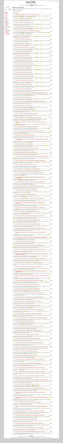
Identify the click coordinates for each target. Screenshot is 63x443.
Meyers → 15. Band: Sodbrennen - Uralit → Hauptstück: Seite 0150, (28, 363)
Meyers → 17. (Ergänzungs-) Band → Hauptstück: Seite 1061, (29, 342)
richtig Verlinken (7, 20)
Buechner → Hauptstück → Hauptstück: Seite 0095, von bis (26, 190)
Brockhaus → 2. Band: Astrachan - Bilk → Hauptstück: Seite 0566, (28, 330)
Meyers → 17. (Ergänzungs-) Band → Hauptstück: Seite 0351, (29, 388)
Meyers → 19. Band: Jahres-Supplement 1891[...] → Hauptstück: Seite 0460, (31, 346)
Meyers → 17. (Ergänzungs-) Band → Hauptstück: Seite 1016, (29, 371)
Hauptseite (6, 13)
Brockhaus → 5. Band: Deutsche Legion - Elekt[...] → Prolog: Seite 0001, (25, 47)
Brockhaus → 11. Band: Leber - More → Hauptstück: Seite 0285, (27, 288)
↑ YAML (28, 437)
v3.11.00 (30, 437)
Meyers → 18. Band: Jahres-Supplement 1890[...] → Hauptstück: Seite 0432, (29, 198)
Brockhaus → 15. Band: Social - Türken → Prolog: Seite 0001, (23, 84)
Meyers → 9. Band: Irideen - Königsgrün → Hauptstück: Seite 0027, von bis (27, 338)
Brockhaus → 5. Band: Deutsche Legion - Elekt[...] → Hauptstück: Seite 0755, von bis (30, 249)
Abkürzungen (7, 24)
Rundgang (6, 25)
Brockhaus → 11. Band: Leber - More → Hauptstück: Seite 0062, (26, 164)
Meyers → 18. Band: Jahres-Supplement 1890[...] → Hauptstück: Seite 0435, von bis (29, 245)
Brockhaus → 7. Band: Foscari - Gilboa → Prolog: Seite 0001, (23, 51)
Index (5, 28)
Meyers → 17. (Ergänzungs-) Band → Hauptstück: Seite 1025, (29, 359)
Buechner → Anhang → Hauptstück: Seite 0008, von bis (25, 194)
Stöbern (6, 15)
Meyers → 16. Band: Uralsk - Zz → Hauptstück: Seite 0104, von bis (27, 305)
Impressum (50, 1)
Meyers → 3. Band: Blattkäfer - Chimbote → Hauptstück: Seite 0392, (25, 152)
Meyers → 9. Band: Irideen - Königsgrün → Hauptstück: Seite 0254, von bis (28, 301)
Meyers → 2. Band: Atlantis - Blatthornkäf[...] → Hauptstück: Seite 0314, (26, 126)
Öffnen (51, 14)
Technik (6, 18)
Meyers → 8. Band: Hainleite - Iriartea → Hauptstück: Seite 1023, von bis (27, 334)
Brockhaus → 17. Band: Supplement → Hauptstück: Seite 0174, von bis (29, 101)
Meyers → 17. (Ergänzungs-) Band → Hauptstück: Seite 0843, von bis (30, 375)
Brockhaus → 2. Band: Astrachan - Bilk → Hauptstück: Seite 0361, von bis (30, 160)
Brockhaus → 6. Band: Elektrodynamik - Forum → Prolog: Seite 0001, (24, 26)
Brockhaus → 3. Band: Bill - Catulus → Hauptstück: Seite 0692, (25, 241)
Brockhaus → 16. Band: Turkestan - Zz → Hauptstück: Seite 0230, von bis (27, 211)
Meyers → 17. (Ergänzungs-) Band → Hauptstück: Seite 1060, (29, 309)
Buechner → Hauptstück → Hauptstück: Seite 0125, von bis (25, 109)
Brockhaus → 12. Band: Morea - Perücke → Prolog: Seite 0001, (24, 72)
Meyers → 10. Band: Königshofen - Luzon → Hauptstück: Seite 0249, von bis (29, 427)
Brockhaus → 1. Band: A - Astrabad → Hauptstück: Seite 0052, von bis (28, 262)
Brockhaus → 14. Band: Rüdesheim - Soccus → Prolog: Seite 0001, (24, 80)
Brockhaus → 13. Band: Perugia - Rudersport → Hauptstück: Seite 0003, (26, 419)
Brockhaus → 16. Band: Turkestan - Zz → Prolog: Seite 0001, (23, 88)
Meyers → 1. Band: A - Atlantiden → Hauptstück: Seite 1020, (28, 266)
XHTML (49, 437)
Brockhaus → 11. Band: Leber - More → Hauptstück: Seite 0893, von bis (30, 207)
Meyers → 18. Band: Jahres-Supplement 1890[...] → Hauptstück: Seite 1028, (31, 317)
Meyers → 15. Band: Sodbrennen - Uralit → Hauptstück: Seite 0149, (28, 117)
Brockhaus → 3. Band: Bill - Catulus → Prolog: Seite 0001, (23, 43)
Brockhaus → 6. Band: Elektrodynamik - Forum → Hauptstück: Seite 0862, (27, 284)
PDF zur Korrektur (7, 34)
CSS (51, 437)
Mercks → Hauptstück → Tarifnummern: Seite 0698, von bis (30, 431)
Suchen (6, 14)
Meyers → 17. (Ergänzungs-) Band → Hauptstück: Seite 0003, (23, 105)
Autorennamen (7, 23)
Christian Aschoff (42, 437)
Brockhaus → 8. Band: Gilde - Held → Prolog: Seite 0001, (23, 55)
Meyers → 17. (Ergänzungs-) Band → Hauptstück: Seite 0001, (23, 18)
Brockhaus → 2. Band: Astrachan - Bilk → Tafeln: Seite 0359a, (27, 14)
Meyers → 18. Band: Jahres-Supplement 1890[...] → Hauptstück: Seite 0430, (31, 156)
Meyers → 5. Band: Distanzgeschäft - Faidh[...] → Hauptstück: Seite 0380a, (29, 423)
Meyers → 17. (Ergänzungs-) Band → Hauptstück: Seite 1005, (29, 367)
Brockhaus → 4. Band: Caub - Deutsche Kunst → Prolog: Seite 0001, (24, 22)
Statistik (6, 19)
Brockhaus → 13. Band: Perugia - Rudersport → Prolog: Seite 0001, (24, 76)
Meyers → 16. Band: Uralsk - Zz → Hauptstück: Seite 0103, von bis (27, 168)
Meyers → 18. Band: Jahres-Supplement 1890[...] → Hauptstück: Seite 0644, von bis (31, 258)
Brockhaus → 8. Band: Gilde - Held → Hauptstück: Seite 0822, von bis (30, 228)
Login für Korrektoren (55, 1)
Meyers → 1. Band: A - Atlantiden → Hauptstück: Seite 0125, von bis (28, 313)
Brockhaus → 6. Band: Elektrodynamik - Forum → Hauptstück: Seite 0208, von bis (29, 280)
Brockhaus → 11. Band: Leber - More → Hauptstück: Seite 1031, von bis (29, 215)
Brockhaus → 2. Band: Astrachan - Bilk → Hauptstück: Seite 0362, (26, 113)
